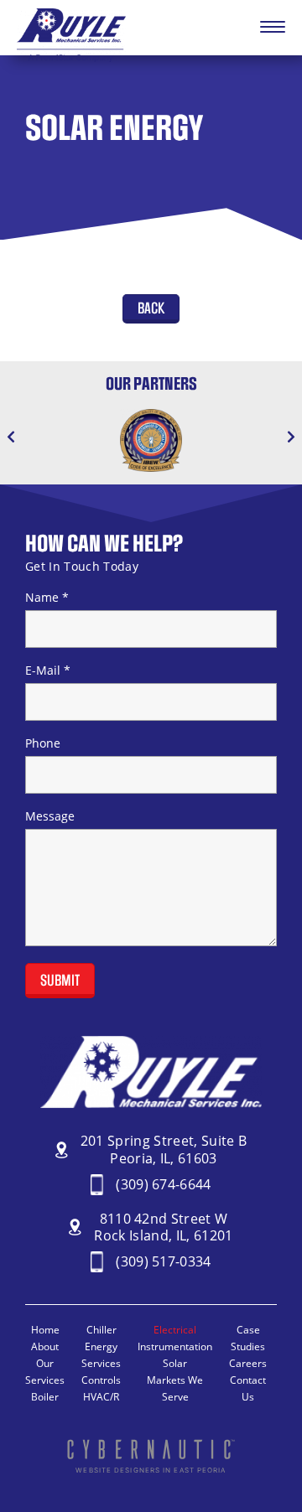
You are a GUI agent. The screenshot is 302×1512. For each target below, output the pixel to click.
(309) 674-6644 (163, 1185)
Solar (175, 1363)
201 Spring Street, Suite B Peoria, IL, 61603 (164, 1150)
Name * (47, 597)
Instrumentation (175, 1346)
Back (151, 308)
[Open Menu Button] (272, 27)
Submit (60, 981)
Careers (248, 1363)
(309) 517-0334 (163, 1262)
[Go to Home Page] (71, 57)
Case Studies (248, 1338)
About (45, 1346)
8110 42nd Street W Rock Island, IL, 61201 (163, 1227)
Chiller (101, 1330)
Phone (42, 743)
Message (50, 816)
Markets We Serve (175, 1388)
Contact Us (248, 1388)
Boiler (45, 1397)
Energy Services (101, 1354)
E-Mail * (47, 670)
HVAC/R (101, 1397)
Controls (101, 1380)
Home (45, 1330)
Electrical (175, 1330)
